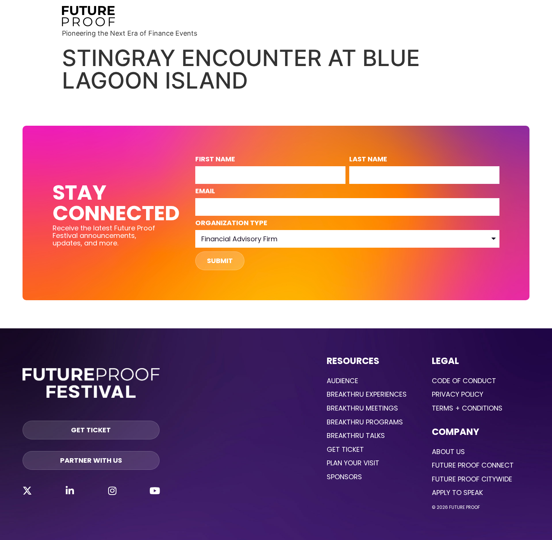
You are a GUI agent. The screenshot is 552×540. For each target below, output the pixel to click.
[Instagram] (112, 490)
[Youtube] (154, 490)
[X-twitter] (27, 490)
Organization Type (231, 223)
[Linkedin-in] (69, 490)
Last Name (368, 160)
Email (205, 192)
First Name (215, 160)
